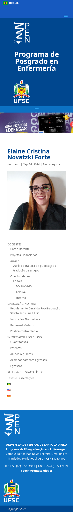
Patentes (16, 348)
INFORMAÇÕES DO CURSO (24, 337)
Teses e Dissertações (20, 378)
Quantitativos (19, 342)
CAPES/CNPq (24, 286)
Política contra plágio (24, 331)
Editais (17, 281)
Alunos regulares (21, 354)
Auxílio (14, 261)
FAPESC (21, 292)
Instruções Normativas (25, 319)
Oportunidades (20, 276)
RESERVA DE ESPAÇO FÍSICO (25, 372)
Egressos (16, 366)
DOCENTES (14, 244)
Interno (21, 298)
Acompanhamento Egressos (28, 360)
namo (16, 164)
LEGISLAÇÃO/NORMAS (21, 304)
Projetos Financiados (24, 255)
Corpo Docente (20, 249)
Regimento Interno (22, 325)
